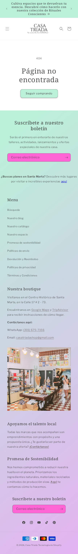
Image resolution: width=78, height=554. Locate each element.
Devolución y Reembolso (22, 259)
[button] (7, 29)
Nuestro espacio (17, 234)
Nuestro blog (15, 218)
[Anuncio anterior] (7, 9)
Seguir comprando (39, 93)
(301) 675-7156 (33, 330)
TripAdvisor (60, 310)
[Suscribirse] (67, 157)
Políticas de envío (18, 250)
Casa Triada (31, 545)
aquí (64, 181)
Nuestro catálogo (18, 226)
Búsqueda (13, 209)
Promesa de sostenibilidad (23, 242)
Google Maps (40, 310)
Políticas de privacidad (21, 267)
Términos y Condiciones (22, 275)
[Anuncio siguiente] (71, 9)
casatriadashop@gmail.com (35, 337)
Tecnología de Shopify (50, 545)
